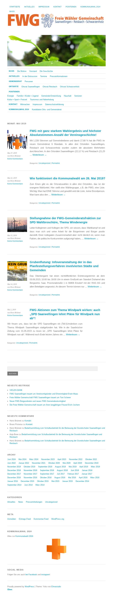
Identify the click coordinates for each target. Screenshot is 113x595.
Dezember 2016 (14, 477)
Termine (43, 76)
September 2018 (47, 470)
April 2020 (77, 463)
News (20, 502)
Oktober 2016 (45, 477)
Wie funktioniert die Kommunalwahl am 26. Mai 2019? (67, 178)
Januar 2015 (67, 481)
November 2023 (48, 459)
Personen (29, 81)
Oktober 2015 (43, 481)
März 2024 (33, 459)
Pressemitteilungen (34, 502)
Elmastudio (56, 586)
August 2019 (60, 467)
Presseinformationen (58, 76)
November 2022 (75, 459)
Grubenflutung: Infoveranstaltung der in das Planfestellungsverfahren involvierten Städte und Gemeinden (64, 266)
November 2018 (30, 470)
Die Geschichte (46, 71)
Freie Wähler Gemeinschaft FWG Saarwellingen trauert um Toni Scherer (40, 397)
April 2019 (83, 467)
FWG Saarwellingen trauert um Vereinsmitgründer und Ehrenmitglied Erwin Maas (44, 394)
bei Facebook (31, 574)
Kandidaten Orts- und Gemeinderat (47, 109)
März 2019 (95, 467)
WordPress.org (57, 519)
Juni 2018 (75, 470)
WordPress (29, 586)
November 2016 (30, 477)
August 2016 (59, 477)
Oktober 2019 (29, 467)
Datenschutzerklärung (54, 104)
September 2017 (47, 474)
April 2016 (83, 477)
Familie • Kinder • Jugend (27, 96)
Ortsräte (14, 86)
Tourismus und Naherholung (42, 99)
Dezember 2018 (14, 470)
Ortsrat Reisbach (50, 87)
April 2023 (62, 459)
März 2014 (39, 485)
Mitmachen (25, 104)
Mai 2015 (55, 481)
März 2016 (94, 477)
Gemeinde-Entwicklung (51, 96)
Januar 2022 (24, 463)
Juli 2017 (61, 474)
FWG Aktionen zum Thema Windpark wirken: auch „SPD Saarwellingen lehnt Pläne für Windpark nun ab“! (65, 314)
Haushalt (67, 96)
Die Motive (21, 71)
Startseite (14, 7)
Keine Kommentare (15, 159)
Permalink (56, 163)
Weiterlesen (40, 155)
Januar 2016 (12, 481)
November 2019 (14, 467)
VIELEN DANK (16, 390)
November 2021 (38, 463)
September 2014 (14, 485)
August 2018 (62, 470)
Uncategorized (44, 163)
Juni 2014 (28, 485)
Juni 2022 (11, 463)
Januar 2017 (87, 474)
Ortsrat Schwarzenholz (69, 87)
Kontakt (57, 7)
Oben (9, 589)
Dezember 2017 (14, 474)
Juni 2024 (11, 459)
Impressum (44, 7)
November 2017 (30, 474)
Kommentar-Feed (41, 519)
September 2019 (45, 467)
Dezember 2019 (91, 463)
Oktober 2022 (91, 459)
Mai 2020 (66, 463)
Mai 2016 (72, 477)
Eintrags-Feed (25, 519)
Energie (10, 96)
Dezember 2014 (82, 481)
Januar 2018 (87, 470)
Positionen (71, 7)
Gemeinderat (15, 81)
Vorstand (33, 71)
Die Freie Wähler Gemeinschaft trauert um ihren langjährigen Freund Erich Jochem (45, 405)
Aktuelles (29, 7)
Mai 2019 (73, 467)
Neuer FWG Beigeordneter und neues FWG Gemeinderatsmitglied (37, 401)
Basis (12, 11)
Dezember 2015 (27, 481)
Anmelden (11, 519)
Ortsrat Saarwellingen (30, 87)
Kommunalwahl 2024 (90, 7)
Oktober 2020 (54, 463)
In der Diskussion (29, 76)
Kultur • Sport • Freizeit (17, 99)
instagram (45, 574)
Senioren (78, 96)
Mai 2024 (22, 459)
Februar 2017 (73, 474)
